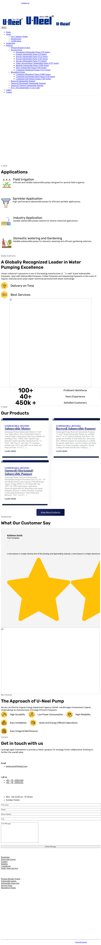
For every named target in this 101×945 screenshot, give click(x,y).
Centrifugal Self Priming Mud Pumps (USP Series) (35, 77)
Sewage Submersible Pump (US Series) (31, 61)
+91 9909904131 (12, 7)
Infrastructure (16, 39)
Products (9, 45)
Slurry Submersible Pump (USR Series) (31, 68)
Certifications (16, 41)
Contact (9, 92)
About (8, 34)
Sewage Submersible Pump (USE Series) (32, 59)
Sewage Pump (16, 50)
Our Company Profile (19, 36)
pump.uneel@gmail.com (15, 11)
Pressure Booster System (20, 48)
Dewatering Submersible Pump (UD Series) (33, 52)
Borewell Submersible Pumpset (23, 81)
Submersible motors (17, 426)
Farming (4, 862)
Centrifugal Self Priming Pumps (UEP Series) (33, 79)
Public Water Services (9, 868)
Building (4, 864)
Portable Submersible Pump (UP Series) (31, 54)
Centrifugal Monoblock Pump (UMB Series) (33, 74)
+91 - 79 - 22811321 (14, 782)
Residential (5, 857)
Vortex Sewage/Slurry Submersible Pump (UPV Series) (37, 63)
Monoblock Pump (18, 72)
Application (10, 43)
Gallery (9, 90)
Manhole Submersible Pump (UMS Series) (32, 65)
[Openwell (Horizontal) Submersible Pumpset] (25, 461)
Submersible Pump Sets (10, 883)
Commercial (5, 866)
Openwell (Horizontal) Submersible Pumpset (28, 83)
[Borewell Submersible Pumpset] (76, 419)
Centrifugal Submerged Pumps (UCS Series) (33, 70)
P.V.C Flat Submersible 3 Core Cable (25, 88)
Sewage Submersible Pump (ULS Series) (32, 56)
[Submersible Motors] (25, 419)
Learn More (10, 451)
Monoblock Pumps (8, 888)
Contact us (25, 3)
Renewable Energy (8, 859)
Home (8, 32)
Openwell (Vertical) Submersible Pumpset (27, 85)
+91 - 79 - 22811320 (14, 780)
